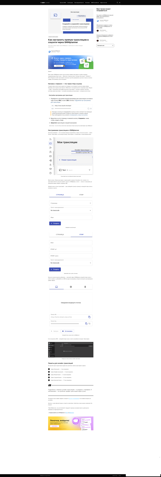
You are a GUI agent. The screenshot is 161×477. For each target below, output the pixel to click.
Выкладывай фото (79, 2)
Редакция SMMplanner (55, 50)
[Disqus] (70, 452)
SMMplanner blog (43, 475)
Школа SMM (63, 2)
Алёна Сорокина (103, 30)
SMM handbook (95, 2)
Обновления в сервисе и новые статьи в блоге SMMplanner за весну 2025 (104, 26)
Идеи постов (103, 2)
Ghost (120, 475)
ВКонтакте (71, 412)
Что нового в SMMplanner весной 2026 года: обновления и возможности (105, 16)
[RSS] (120, 2)
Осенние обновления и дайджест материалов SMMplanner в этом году (105, 36)
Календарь (70, 2)
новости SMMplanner (53, 36)
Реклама (87, 2)
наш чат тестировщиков (74, 398)
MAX (66, 412)
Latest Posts (114, 475)
